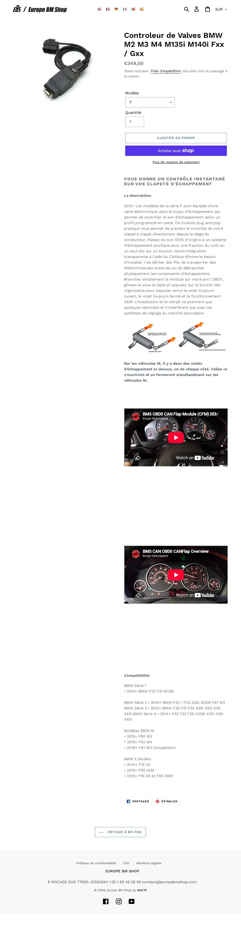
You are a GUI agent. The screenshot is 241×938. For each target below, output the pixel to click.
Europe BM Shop (119, 890)
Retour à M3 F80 (124, 832)
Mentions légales (148, 863)
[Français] (108, 9)
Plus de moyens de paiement (176, 162)
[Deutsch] (116, 9)
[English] (99, 9)
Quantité (133, 112)
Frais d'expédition (166, 71)
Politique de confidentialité (96, 863)
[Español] (141, 9)
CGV (126, 863)
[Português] (133, 9)
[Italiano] (124, 9)
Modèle (132, 93)
